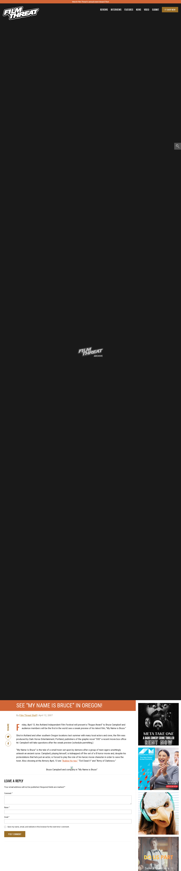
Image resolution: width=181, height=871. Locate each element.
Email (6, 816)
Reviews (104, 9)
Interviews (116, 9)
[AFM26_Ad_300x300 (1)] (158, 748)
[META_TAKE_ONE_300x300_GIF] (158, 704)
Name (7, 807)
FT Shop (170, 9)
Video (146, 9)
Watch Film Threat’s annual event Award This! (90, 2)
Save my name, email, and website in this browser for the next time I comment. (38, 827)
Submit (155, 9)
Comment (8, 793)
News (138, 9)
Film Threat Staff (28, 715)
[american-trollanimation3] (158, 793)
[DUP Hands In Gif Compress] (158, 838)
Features (128, 9)
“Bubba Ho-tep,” (70, 761)
